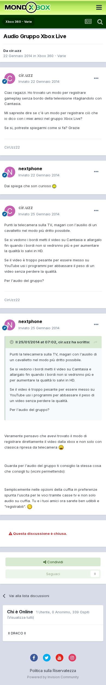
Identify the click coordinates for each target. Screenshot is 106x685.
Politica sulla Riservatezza (53, 670)
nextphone (30, 168)
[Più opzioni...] (96, 78)
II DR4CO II (17, 633)
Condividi (54, 562)
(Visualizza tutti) (20, 617)
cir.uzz (15, 50)
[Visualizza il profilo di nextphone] (9, 172)
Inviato (39, 81)
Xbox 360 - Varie (51, 56)
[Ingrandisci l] (54, 186)
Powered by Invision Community (53, 677)
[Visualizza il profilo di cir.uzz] (9, 78)
